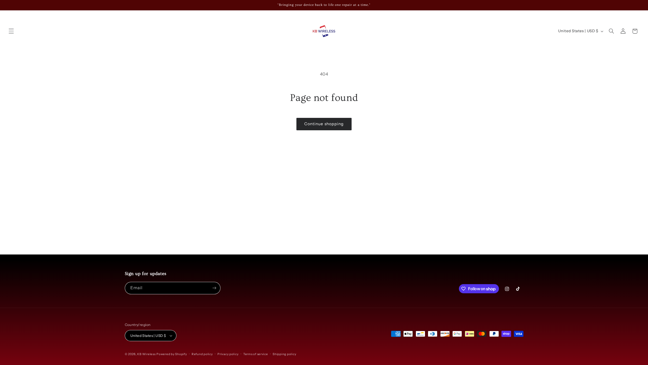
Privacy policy (227, 354)
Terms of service (255, 354)
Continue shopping (324, 123)
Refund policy (202, 354)
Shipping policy (284, 354)
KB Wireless (146, 354)
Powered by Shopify (171, 354)
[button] (11, 31)
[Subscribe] (214, 288)
